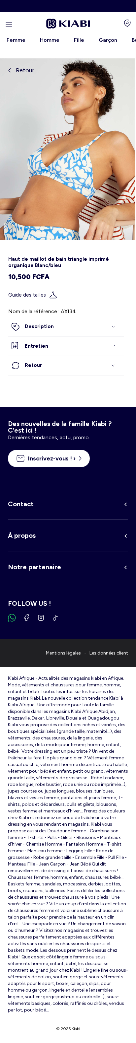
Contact (21, 504)
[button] (66, 326)
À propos (22, 535)
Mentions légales (63, 653)
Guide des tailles (27, 295)
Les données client (108, 653)
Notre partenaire (34, 567)
